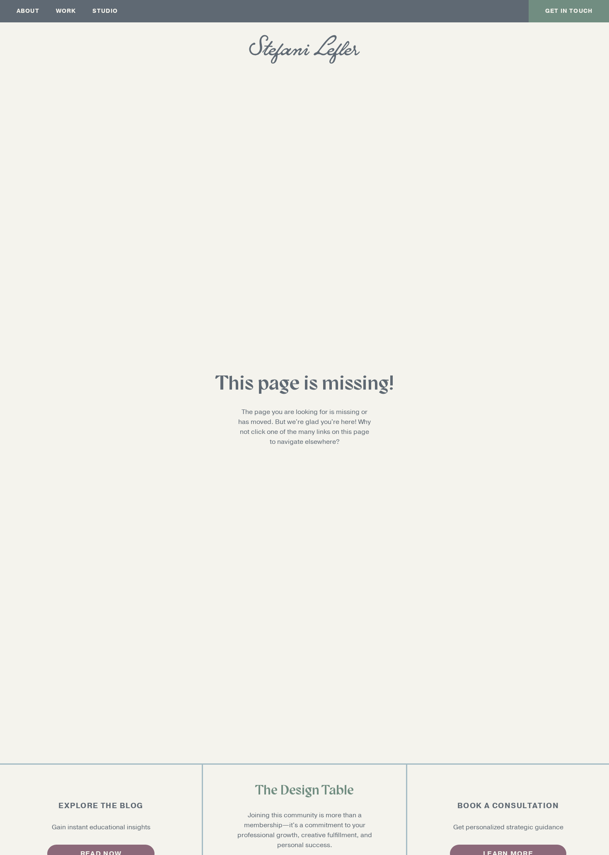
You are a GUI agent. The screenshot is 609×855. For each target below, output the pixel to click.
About (28, 11)
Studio (105, 11)
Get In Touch (568, 11)
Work (66, 11)
